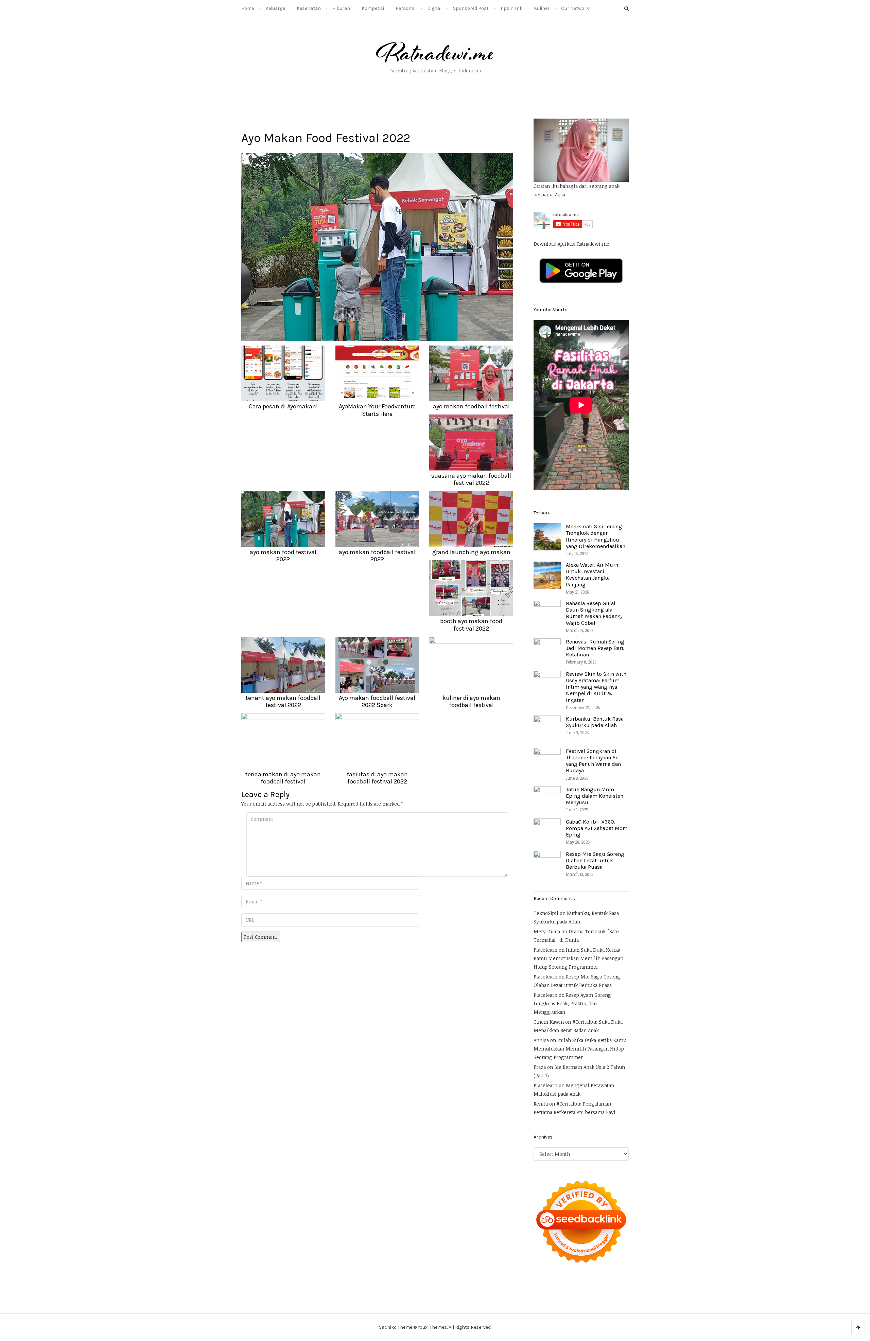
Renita (541, 1103)
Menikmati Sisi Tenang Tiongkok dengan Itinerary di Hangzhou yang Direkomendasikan (595, 536)
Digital (434, 8)
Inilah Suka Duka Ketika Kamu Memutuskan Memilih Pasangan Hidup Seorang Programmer (578, 958)
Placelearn (545, 950)
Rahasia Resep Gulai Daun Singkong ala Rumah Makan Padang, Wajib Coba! (594, 613)
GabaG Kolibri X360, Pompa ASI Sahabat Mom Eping (597, 828)
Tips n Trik (511, 8)
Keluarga (275, 8)
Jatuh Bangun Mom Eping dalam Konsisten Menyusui (594, 796)
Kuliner (542, 8)
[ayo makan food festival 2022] (377, 246)
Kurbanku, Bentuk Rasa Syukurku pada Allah (595, 722)
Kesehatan (309, 8)
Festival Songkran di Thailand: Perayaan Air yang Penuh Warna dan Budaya (593, 761)
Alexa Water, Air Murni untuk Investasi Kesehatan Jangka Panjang (593, 575)
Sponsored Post (471, 8)
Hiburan (341, 8)
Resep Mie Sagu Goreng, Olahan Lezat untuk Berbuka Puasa (596, 860)
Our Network (575, 8)
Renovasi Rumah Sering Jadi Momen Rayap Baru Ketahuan (595, 648)
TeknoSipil (546, 913)
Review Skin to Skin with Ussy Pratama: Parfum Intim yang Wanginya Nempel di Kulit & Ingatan (596, 687)
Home (247, 8)
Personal (406, 8)
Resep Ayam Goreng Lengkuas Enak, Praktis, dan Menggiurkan (572, 1003)
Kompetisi (373, 8)
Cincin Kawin (549, 1022)
